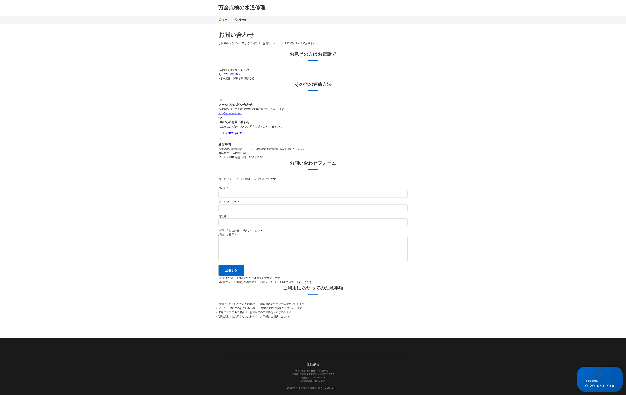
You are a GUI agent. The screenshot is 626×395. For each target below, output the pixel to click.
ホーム (225, 19)
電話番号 (223, 216)
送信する (231, 270)
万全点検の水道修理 (242, 7)
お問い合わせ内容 (229, 230)
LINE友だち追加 (232, 133)
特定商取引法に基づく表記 (313, 381)
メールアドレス (228, 202)
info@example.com (230, 113)
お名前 (223, 188)
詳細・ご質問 (227, 234)
